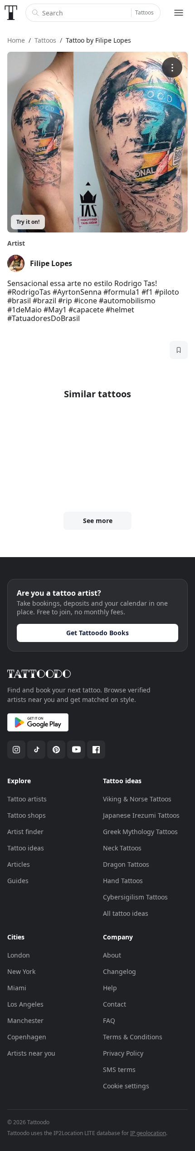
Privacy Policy (123, 1053)
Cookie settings (126, 1086)
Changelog (119, 971)
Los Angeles (25, 1004)
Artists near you (31, 1053)
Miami (16, 987)
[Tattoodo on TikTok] (36, 750)
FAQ (109, 1020)
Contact (114, 1004)
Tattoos (144, 12)
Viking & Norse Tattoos (137, 799)
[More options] (172, 67)
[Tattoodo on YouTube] (76, 750)
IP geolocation (148, 1133)
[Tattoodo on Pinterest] (56, 750)
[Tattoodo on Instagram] (16, 750)
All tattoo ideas (125, 913)
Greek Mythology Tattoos (140, 831)
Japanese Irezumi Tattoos (141, 815)
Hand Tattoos (123, 880)
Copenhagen (26, 1036)
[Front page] (11, 12)
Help (110, 987)
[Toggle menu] (179, 12)
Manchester (25, 1020)
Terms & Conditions (132, 1036)
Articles (18, 864)
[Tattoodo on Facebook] (96, 750)
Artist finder (25, 831)
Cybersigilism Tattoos (135, 897)
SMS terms (119, 1069)
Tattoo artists (27, 799)
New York (21, 971)
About (112, 955)
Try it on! (27, 222)
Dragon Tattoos (126, 864)
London (18, 955)
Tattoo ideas (25, 848)
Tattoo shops (26, 815)
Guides (18, 880)
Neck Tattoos (122, 848)
